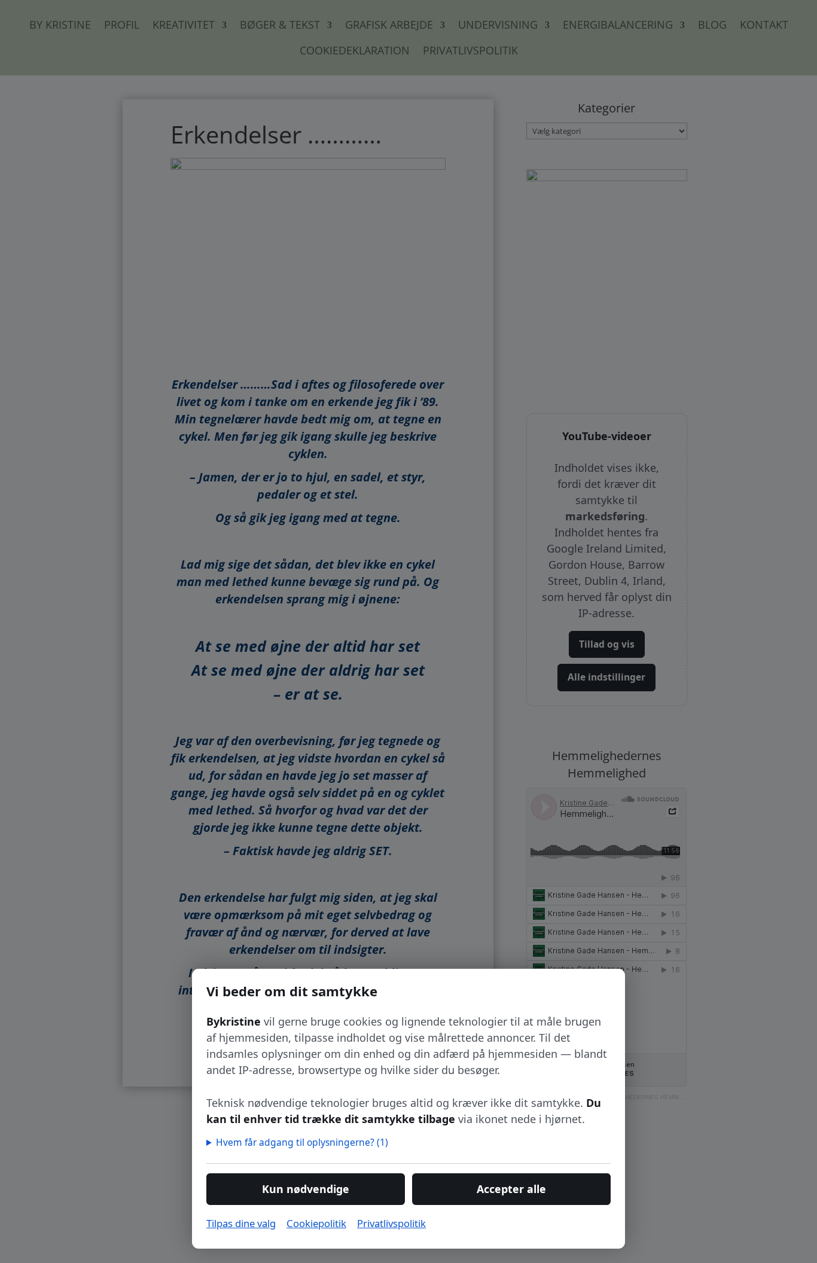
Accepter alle (511, 1189)
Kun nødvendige (305, 1189)
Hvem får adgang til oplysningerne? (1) (303, 1142)
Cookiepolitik (316, 1223)
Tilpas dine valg (241, 1223)
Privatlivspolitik (391, 1223)
